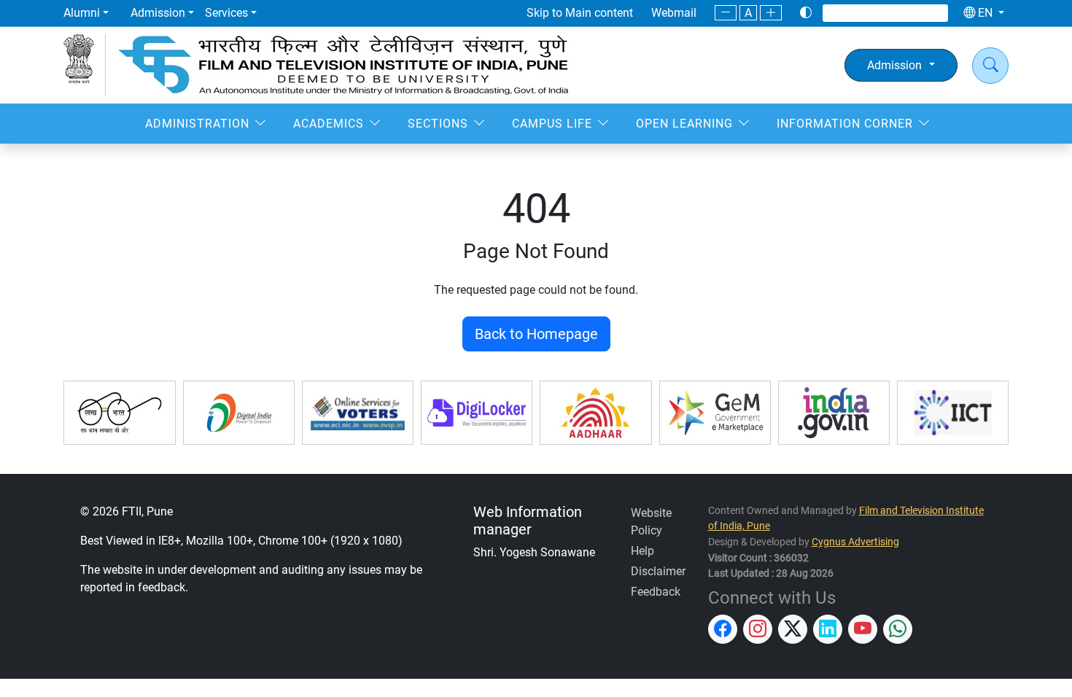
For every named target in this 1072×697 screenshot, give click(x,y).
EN (985, 13)
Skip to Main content (580, 13)
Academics (328, 124)
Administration (197, 124)
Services (226, 13)
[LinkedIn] (896, 13)
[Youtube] (915, 13)
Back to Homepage (536, 334)
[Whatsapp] (933, 13)
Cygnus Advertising (855, 542)
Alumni (81, 13)
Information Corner (845, 124)
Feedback (655, 592)
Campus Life (552, 124)
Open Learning (684, 124)
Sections (438, 124)
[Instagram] (858, 13)
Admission (158, 13)
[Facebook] (839, 13)
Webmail (673, 13)
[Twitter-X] (877, 13)
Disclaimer (658, 571)
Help (642, 551)
